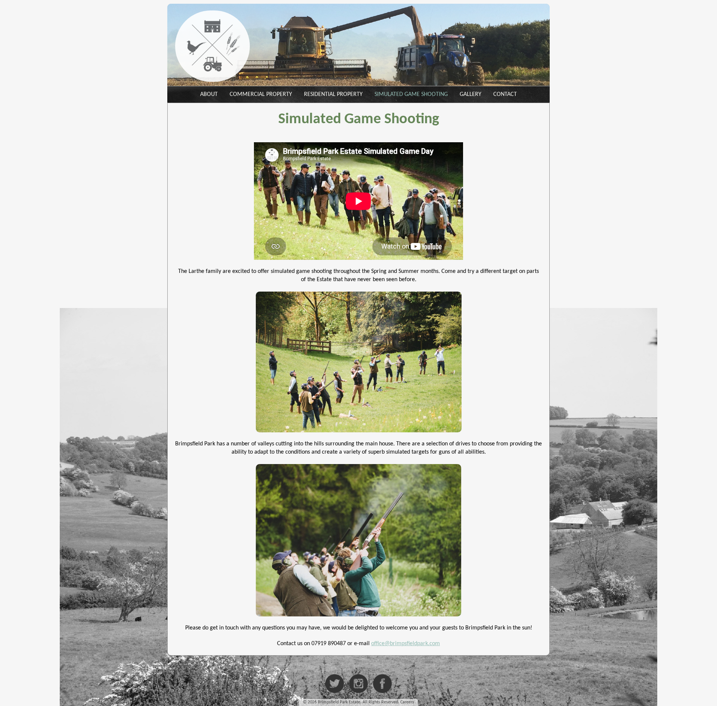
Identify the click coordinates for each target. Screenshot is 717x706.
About (209, 94)
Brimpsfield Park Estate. (339, 702)
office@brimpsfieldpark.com (405, 644)
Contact (505, 94)
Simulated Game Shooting (411, 94)
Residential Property (333, 94)
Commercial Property (261, 94)
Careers (407, 702)
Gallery (470, 94)
